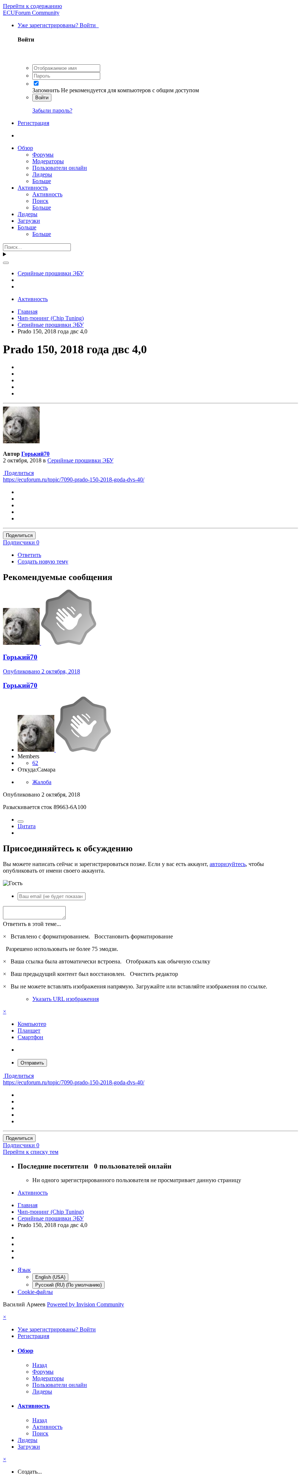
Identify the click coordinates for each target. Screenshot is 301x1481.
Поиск (40, 201)
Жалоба (41, 782)
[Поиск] (6, 263)
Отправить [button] (32, 1063)
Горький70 (35, 454)
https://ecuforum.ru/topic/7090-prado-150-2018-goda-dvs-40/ (73, 479)
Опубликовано (41, 671)
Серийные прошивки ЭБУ (80, 460)
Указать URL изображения (65, 999)
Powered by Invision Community (85, 1304)
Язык (24, 1270)
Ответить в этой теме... (32, 924)
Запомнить (45, 90)
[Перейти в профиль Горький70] (21, 441)
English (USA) (50, 1277)
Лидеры (42, 174)
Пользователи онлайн (59, 168)
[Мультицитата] (20, 821)
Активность (33, 188)
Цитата (27, 826)
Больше (41, 181)
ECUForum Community (31, 13)
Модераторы (48, 161)
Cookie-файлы (35, 1292)
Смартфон (30, 1037)
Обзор (25, 148)
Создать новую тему (43, 561)
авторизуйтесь (228, 864)
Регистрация (33, 123)
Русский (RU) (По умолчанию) (68, 1285)
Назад (39, 1365)
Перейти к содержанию (32, 6)
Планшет (29, 1030)
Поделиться (18, 473)
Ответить (29, 555)
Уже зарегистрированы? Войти (58, 25)
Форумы (43, 154)
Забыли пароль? (52, 110)
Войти (41, 97)
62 (35, 763)
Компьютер (32, 1024)
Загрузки (29, 221)
